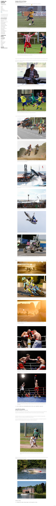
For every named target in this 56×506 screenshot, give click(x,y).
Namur (23, 502)
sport (34, 406)
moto (23, 406)
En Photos (24, 2)
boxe (18, 406)
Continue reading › (18, 500)
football (20, 406)
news (27, 410)
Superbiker (37, 406)
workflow (2, 45)
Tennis (36, 502)
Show (32, 406)
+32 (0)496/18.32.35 (3, 4)
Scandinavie (2, 43)
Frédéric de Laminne (3, 2)
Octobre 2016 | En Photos (20, 1)
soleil (30, 502)
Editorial (2, 6)
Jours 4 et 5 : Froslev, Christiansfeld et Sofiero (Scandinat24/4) (4, 25)
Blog (1, 11)
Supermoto (41, 406)
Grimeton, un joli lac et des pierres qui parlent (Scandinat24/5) (4, 23)
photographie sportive (27, 406)
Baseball (18, 502)
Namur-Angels (26, 502)
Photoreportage (3, 42)
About (1, 12)
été (20, 502)
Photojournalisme (3, 41)
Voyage (2, 44)
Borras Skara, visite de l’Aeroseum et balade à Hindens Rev (4, 20)
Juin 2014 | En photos (20, 409)
